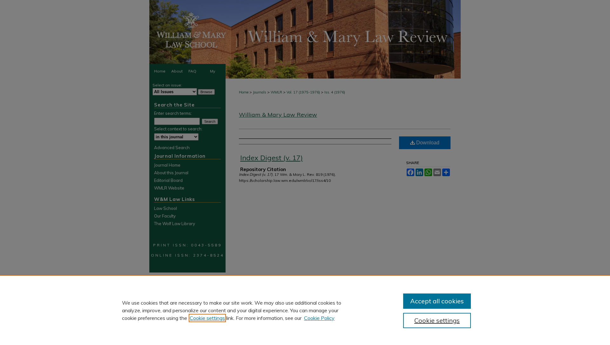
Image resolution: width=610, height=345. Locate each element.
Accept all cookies (437, 301)
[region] (305, 310)
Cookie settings (207, 318)
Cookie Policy (319, 318)
